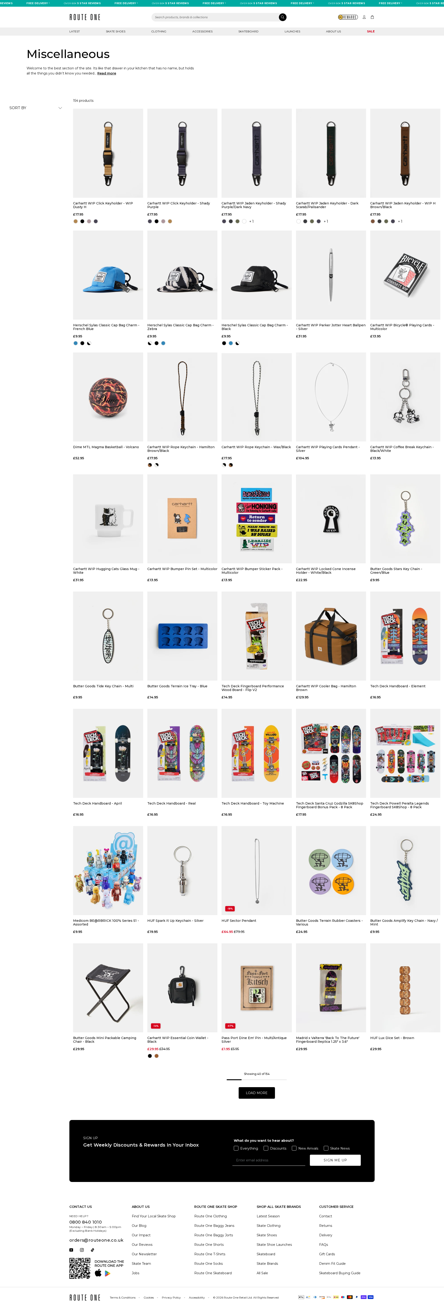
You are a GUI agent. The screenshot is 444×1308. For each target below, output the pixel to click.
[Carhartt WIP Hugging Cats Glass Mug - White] (108, 518)
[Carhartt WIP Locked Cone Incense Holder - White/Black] (331, 518)
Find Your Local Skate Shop (154, 1216)
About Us (333, 31)
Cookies (149, 1297)
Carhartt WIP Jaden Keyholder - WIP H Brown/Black (403, 205)
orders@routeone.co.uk (96, 1240)
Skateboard (248, 31)
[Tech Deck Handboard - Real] (182, 753)
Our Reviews (142, 1244)
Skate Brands (267, 1263)
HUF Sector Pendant (239, 921)
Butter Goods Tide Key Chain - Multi (103, 686)
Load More (257, 1093)
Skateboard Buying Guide (340, 1273)
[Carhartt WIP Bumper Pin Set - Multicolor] (182, 518)
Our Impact (141, 1235)
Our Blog (139, 1226)
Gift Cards (327, 1254)
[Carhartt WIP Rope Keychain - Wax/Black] (257, 396)
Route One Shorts (209, 1244)
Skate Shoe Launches (274, 1244)
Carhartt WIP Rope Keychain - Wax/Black (256, 447)
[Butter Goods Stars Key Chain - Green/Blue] (405, 518)
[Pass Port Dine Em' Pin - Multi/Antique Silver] (257, 987)
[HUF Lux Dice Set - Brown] (405, 987)
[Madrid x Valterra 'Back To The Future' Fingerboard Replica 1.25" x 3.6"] (331, 987)
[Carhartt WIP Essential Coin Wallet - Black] (182, 987)
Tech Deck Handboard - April (97, 803)
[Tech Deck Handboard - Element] (405, 636)
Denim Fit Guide (332, 1263)
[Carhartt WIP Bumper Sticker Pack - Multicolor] (257, 518)
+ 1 (251, 221)
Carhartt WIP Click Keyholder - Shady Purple (178, 205)
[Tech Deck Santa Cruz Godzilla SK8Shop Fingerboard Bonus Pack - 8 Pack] (331, 753)
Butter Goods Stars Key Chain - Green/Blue (396, 570)
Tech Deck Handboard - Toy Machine (253, 803)
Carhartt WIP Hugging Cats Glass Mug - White (106, 570)
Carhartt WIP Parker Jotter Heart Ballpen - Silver (331, 327)
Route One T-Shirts (209, 1254)
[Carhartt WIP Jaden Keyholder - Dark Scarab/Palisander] (331, 153)
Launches (292, 31)
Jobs (135, 1273)
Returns (325, 1226)
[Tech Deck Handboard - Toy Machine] (257, 753)
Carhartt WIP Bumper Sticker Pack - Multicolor (252, 570)
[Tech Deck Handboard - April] (108, 753)
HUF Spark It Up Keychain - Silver (175, 921)
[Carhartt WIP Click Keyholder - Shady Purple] (182, 153)
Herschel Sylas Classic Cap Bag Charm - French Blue (106, 327)
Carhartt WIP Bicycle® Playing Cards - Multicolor (402, 327)
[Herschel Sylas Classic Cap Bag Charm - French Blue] (108, 275)
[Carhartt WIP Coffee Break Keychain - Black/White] (405, 396)
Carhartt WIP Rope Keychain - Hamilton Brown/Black (181, 449)
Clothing (158, 31)
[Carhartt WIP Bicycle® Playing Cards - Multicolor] (405, 275)
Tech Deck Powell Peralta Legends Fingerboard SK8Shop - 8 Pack (399, 805)
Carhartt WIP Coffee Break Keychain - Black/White (402, 449)
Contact (325, 1216)
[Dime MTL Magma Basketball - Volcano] (108, 396)
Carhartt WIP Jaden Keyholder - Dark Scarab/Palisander (327, 205)
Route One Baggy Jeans (214, 1226)
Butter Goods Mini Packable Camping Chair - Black (104, 1039)
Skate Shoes (115, 31)
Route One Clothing (210, 1216)
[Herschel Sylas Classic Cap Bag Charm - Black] (257, 275)
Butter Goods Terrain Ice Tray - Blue (177, 686)
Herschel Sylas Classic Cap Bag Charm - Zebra (180, 327)
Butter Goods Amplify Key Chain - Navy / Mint (404, 922)
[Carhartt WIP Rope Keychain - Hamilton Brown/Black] (182, 396)
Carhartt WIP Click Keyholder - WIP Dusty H (103, 205)
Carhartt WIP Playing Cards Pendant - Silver (328, 449)
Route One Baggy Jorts (213, 1235)
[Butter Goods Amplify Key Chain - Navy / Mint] (405, 870)
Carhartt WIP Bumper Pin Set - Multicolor (182, 569)
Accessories (202, 31)
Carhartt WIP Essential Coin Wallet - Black (177, 1039)
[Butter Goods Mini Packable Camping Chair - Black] (108, 987)
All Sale (262, 1273)
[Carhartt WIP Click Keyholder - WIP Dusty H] (108, 153)
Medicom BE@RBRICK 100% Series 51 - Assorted (106, 922)
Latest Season (268, 1216)
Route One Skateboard (213, 1273)
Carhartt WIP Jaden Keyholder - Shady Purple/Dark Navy (254, 205)
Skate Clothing (269, 1226)
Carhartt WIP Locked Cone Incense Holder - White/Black (326, 570)
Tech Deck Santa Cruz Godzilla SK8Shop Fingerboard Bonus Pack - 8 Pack (329, 805)
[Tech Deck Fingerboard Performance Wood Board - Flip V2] (257, 636)
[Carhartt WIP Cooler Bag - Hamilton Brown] (331, 636)
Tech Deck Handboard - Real (171, 803)
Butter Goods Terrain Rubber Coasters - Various (329, 922)
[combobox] (219, 17)
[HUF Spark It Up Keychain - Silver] (182, 870)
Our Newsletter (144, 1254)
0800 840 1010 (85, 1222)
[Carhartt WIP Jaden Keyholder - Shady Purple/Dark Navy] (257, 153)
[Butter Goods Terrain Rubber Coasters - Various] (331, 870)
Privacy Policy (171, 1297)
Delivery (325, 1235)
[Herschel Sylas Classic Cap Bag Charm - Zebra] (182, 275)
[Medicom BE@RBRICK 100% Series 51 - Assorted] (108, 870)
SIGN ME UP (335, 1160)
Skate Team (141, 1263)
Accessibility (197, 1297)
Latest (74, 31)
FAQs (323, 1244)
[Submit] (283, 17)
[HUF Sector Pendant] (257, 870)
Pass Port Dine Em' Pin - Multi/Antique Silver (254, 1039)
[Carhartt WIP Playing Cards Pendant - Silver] (331, 396)
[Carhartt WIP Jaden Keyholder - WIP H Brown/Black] (405, 153)
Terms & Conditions (123, 1297)
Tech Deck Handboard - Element (398, 686)
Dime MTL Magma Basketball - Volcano (106, 447)
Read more (106, 73)
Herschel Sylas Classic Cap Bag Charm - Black (255, 327)
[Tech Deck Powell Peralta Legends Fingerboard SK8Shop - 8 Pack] (405, 753)
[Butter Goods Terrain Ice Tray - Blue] (182, 636)
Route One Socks (208, 1263)
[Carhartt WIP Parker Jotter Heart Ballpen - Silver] (331, 275)
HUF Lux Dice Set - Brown (392, 1038)
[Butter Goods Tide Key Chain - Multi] (108, 636)
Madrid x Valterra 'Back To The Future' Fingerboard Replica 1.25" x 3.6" (327, 1039)
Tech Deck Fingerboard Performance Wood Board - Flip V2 (253, 688)
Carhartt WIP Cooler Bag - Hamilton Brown (326, 688)
